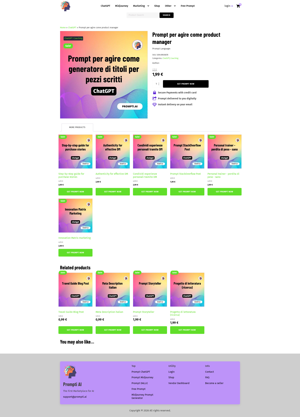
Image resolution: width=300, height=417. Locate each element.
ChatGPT (105, 5)
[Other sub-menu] (175, 6)
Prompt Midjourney (142, 377)
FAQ (207, 377)
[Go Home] (65, 5)
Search (166, 15)
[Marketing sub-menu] (148, 6)
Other (168, 5)
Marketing (139, 5)
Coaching (77, 38)
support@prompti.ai (75, 396)
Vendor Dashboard (179, 383)
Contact (209, 371)
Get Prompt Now (185, 84)
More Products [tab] (77, 127)
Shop (157, 5)
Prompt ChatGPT (141, 371)
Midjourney (121, 5)
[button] (142, 36)
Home (63, 27)
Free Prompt (188, 5)
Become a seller (214, 383)
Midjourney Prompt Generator (142, 396)
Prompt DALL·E (140, 383)
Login (171, 371)
